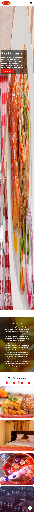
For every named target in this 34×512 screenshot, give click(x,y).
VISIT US (7, 71)
